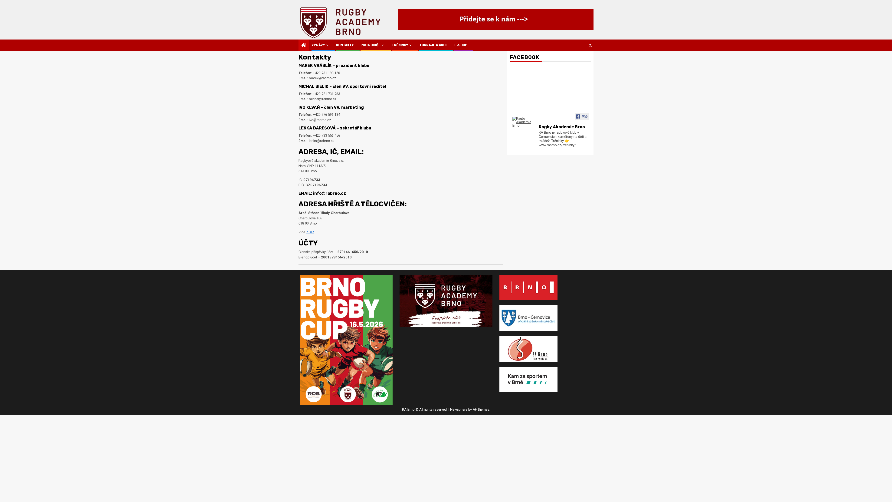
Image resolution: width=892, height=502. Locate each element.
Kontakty (345, 45)
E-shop (460, 45)
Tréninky (400, 45)
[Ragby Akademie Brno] (523, 122)
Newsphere (458, 409)
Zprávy (318, 45)
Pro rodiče (370, 45)
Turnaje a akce (433, 45)
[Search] (590, 45)
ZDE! (310, 232)
